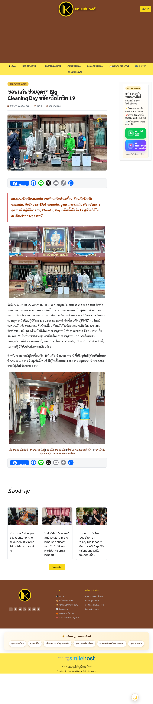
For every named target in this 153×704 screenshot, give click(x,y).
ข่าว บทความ (29, 66)
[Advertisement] (76, 41)
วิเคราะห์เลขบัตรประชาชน (112, 643)
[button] (57, 567)
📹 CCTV (140, 66)
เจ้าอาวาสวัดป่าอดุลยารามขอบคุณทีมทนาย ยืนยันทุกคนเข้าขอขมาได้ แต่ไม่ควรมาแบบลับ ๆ (23, 542)
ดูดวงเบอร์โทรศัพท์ (84, 643)
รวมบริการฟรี (75, 72)
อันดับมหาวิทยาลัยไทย (64, 453)
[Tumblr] (15, 609)
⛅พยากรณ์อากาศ (119, 66)
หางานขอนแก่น (53, 66)
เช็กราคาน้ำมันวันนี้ (18, 449)
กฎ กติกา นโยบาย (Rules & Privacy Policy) (76, 666)
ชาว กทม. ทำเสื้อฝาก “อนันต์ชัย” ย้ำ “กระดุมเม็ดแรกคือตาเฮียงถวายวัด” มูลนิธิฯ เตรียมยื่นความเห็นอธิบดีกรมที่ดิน (91, 544)
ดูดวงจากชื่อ (136, 643)
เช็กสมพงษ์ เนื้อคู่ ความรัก (57, 643)
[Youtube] (20, 609)
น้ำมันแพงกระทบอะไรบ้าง (79, 449)
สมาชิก (145, 9)
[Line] (34, 609)
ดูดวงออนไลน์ (17, 643)
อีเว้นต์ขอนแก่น (95, 66)
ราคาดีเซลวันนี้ (37, 449)
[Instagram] (24, 609)
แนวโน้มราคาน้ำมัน (56, 449)
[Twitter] (29, 609)
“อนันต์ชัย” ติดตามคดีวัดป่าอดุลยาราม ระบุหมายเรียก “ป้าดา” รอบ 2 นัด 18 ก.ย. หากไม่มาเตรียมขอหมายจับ (56, 544)
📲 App (11, 66)
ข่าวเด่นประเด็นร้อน (18, 84)
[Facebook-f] (11, 609)
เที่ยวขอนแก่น (74, 66)
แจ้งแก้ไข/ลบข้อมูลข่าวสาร (76, 668)
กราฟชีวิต (34, 643)
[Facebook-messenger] (38, 609)
